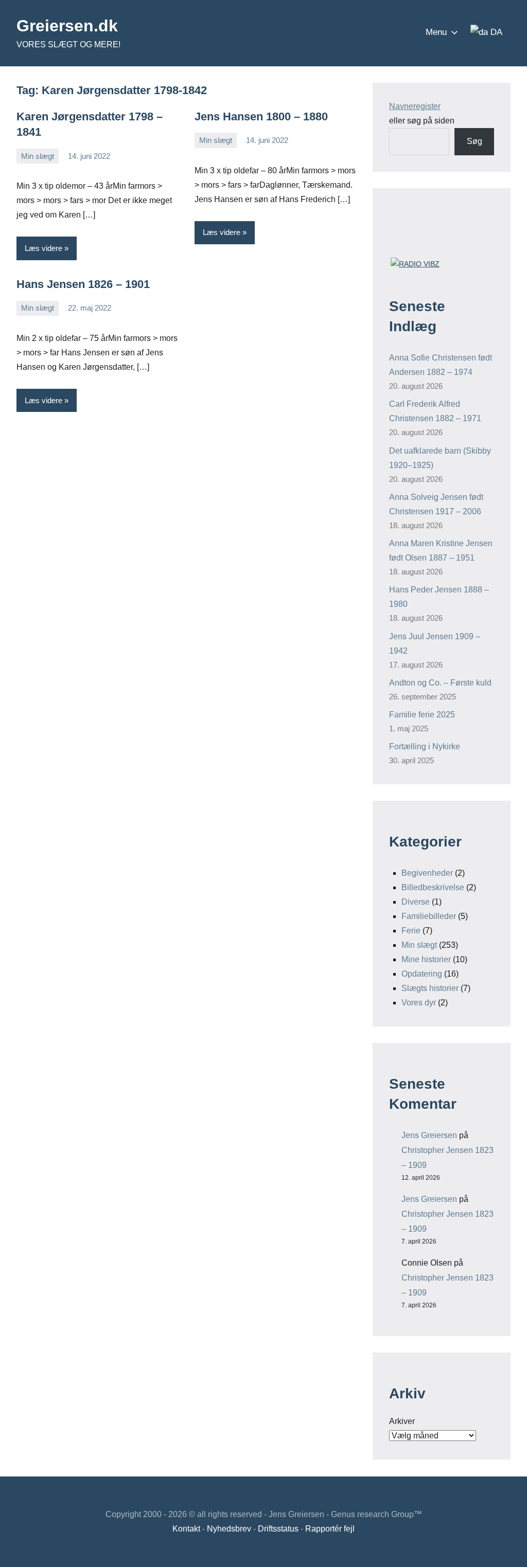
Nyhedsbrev (229, 1528)
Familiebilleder (428, 916)
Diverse (415, 901)
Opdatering (421, 973)
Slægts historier (430, 988)
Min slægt (37, 156)
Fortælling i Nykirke (424, 746)
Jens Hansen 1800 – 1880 (261, 116)
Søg (474, 141)
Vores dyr (418, 1002)
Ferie (410, 930)
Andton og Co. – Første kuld (440, 682)
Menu (436, 32)
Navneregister (415, 106)
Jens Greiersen (429, 1135)
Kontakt (186, 1528)
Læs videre (43, 248)
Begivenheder (427, 873)
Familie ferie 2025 (422, 714)
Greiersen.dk (67, 25)
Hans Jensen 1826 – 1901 (83, 284)
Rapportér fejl (330, 1528)
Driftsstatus (278, 1528)
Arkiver (402, 1421)
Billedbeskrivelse (432, 887)
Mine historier (426, 959)
